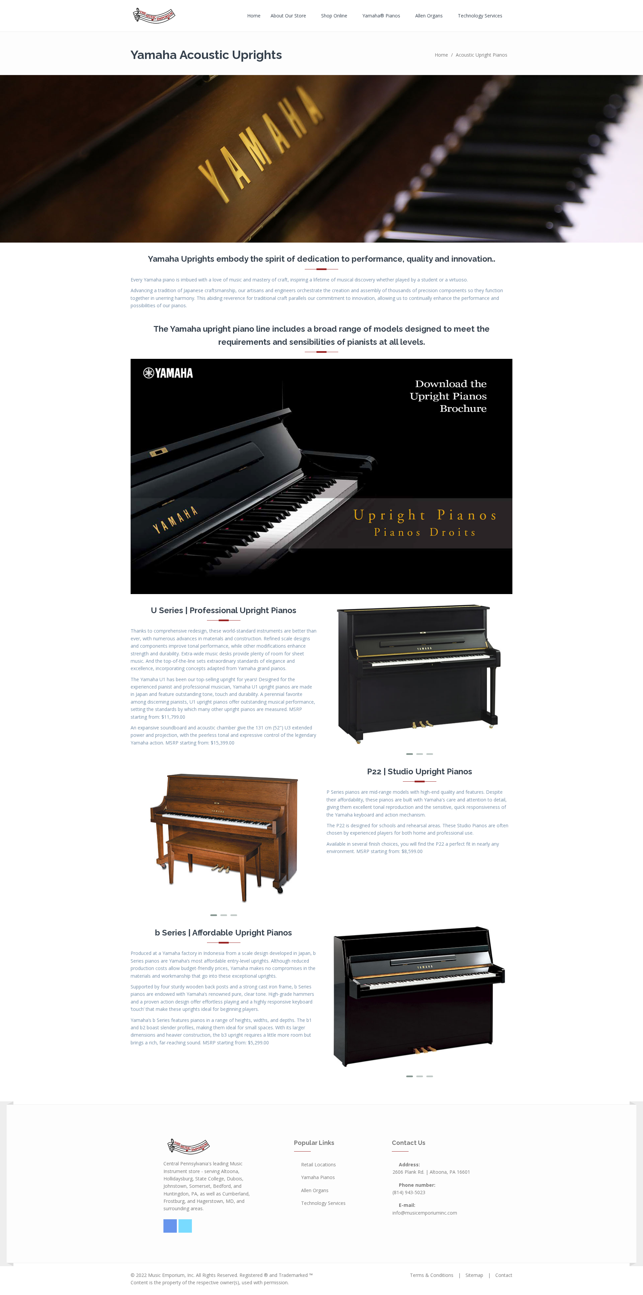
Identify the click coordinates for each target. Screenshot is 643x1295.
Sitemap (474, 1275)
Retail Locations (318, 1164)
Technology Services (481, 15)
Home (254, 15)
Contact (503, 1275)
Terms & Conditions (431, 1275)
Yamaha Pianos (318, 1177)
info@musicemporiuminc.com (424, 1213)
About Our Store (289, 15)
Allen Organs (429, 15)
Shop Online (335, 15)
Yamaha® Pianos (382, 15)
